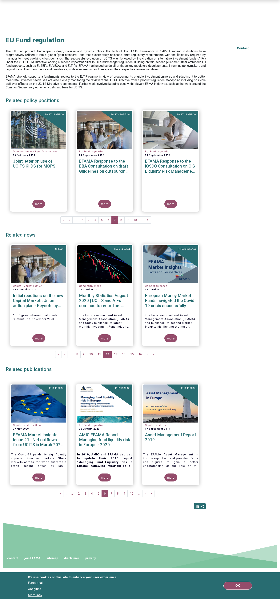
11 (100, 354)
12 (109, 355)
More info (35, 595)
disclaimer (71, 558)
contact (12, 558)
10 (136, 220)
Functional (35, 583)
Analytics (34, 589)
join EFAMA (32, 558)
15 (133, 354)
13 (117, 354)
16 (141, 354)
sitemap (52, 558)
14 (125, 354)
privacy (90, 558)
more (38, 204)
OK (237, 585)
